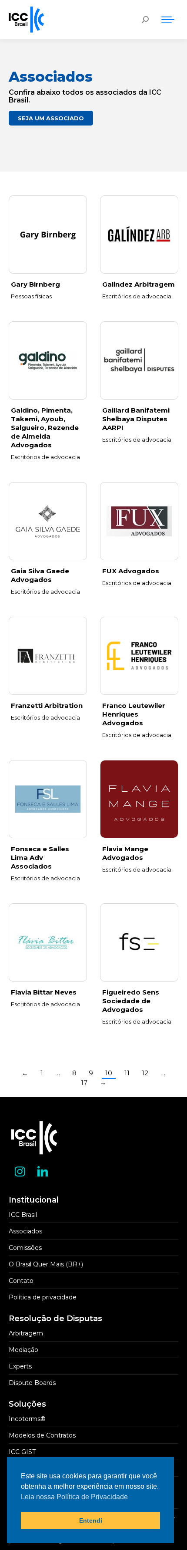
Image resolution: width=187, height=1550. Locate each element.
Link (139, 234)
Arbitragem (26, 1333)
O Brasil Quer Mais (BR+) (46, 1264)
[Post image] (48, 234)
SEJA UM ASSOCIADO (51, 118)
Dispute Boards (32, 1383)
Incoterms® (27, 1419)
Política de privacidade (43, 1297)
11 (127, 1073)
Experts (20, 1366)
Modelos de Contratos (42, 1435)
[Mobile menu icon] (167, 19)
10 (108, 1073)
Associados (25, 1231)
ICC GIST (22, 1452)
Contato (21, 1281)
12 (145, 1073)
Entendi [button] (90, 1520)
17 (84, 1082)
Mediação (23, 1350)
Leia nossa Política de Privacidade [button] (74, 1496)
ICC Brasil (23, 1215)
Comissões (25, 1248)
